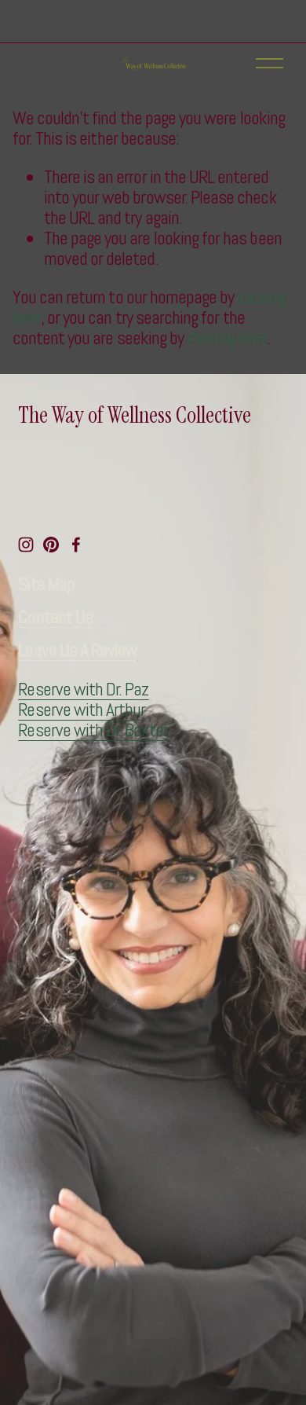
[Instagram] (26, 544)
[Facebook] (76, 544)
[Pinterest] (51, 544)
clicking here (227, 338)
